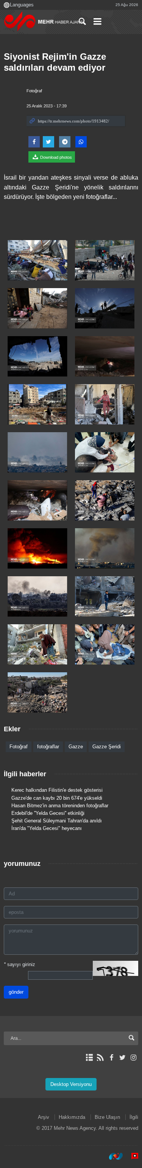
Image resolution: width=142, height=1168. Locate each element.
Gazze (76, 746)
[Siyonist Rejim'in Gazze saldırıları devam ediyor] (37, 260)
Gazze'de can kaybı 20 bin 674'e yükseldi (56, 798)
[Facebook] (111, 1057)
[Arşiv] (89, 1057)
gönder (16, 992)
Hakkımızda (72, 1117)
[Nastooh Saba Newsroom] (112, 1156)
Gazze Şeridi (106, 746)
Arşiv (43, 1117)
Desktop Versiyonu (71, 1084)
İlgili (134, 1117)
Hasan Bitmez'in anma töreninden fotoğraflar (59, 805)
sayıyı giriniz (19, 964)
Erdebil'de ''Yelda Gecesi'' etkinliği (47, 813)
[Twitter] (122, 1057)
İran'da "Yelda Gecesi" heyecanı (46, 828)
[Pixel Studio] (131, 1156)
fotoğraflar (48, 746)
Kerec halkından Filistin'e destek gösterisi (57, 790)
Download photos (55, 157)
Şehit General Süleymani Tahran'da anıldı (56, 821)
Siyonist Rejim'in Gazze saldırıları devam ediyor (55, 62)
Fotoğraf (34, 90)
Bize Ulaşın (107, 1117)
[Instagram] (133, 1057)
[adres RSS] (100, 1057)
